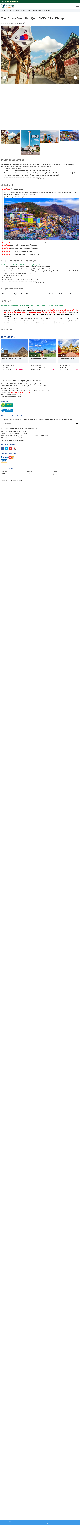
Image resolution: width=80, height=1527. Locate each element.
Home (3, 10)
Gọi (10, 1523)
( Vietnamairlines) (45, 166)
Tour (7, 10)
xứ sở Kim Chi (72, 164)
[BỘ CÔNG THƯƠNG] (7, 410)
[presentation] (2, 349)
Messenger (50, 1523)
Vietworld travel (23, 192)
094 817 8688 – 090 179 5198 (20, 392)
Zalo (30, 1523)
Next (75, 78)
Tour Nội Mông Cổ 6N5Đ (39, 358)
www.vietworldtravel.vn (14, 394)
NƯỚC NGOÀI (14, 10)
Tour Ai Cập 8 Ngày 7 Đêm (11, 358)
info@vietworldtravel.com (13, 396)
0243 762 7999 (13, 388)
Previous (4, 78)
